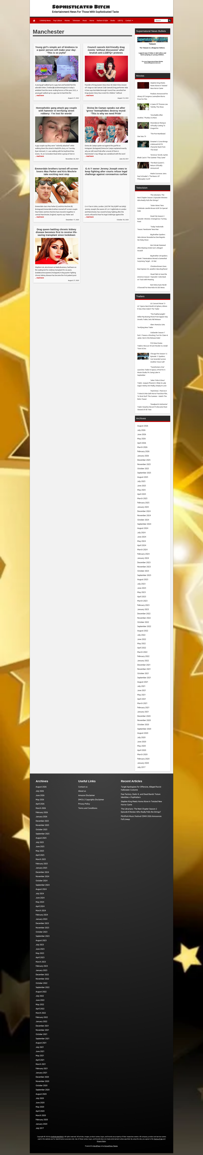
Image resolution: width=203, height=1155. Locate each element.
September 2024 (144, 524)
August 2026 (142, 426)
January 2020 (143, 763)
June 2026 (141, 434)
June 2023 (141, 588)
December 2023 (143, 562)
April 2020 (141, 750)
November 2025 (144, 464)
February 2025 (143, 503)
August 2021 (142, 682)
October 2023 (143, 571)
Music (85, 20)
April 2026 (141, 443)
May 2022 (141, 643)
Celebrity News (45, 20)
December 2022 (143, 614)
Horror (92, 20)
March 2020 (142, 754)
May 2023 (141, 592)
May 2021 (141, 695)
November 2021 (144, 669)
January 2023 (143, 609)
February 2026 (143, 451)
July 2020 (141, 737)
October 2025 (143, 468)
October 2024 (143, 520)
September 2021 (144, 678)
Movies (67, 20)
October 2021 (143, 673)
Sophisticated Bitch (81, 7)
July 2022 (141, 635)
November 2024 (144, 515)
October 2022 (143, 622)
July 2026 (141, 430)
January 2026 (143, 456)
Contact (128, 20)
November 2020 (144, 720)
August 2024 (142, 528)
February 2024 (143, 554)
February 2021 (143, 707)
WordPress (96, 1146)
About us (82, 791)
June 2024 (141, 537)
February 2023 (143, 605)
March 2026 (142, 447)
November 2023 (144, 567)
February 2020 (143, 759)
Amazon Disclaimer (86, 795)
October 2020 (143, 724)
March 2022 (142, 652)
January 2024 (143, 558)
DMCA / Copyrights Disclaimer (91, 799)
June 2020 (141, 742)
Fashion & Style (102, 20)
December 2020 (143, 716)
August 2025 (142, 477)
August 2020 (142, 733)
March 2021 (142, 703)
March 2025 (142, 498)
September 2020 (144, 729)
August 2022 (142, 631)
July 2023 (141, 584)
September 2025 (144, 473)
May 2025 (141, 490)
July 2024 (141, 532)
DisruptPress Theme (111, 1146)
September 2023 (144, 575)
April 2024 (141, 545)
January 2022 (143, 661)
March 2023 (142, 601)
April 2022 (141, 648)
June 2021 (141, 690)
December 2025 (143, 460)
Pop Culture (57, 20)
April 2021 (141, 699)
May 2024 (141, 541)
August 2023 (142, 579)
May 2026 (141, 439)
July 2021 (141, 686)
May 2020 (141, 746)
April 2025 (141, 494)
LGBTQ (120, 20)
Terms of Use (158, 1139)
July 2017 (141, 767)
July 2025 (141, 481)
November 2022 (144, 618)
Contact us (83, 787)
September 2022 (144, 626)
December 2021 (143, 665)
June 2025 (141, 486)
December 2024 (143, 511)
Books (113, 20)
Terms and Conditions (87, 808)
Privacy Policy (84, 804)
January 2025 (143, 507)
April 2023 (141, 597)
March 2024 (142, 549)
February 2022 (143, 656)
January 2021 (143, 712)
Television (76, 20)
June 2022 (141, 639)
